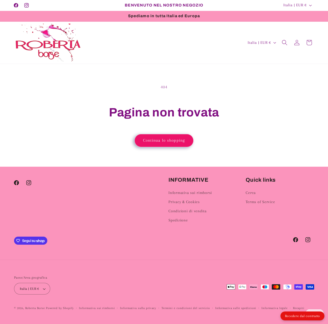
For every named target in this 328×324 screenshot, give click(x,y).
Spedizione (178, 220)
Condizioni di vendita (187, 211)
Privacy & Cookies (184, 202)
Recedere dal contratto (302, 316)
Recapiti (298, 308)
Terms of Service (260, 202)
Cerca (251, 193)
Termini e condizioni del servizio (186, 308)
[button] (284, 42)
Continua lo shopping (164, 140)
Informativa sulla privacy (138, 308)
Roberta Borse (35, 308)
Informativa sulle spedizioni (235, 308)
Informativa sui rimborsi (190, 193)
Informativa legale (275, 308)
